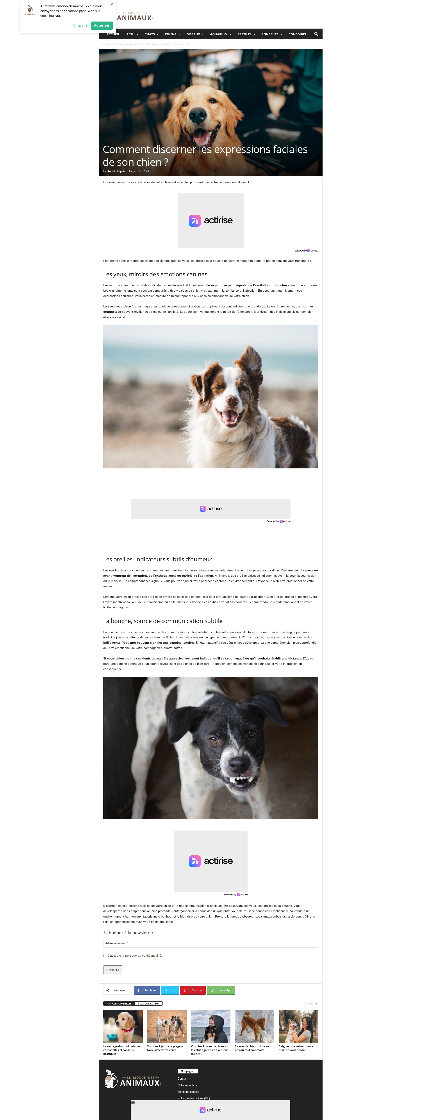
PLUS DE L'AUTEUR (148, 1003)
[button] (316, 34)
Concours (297, 34)
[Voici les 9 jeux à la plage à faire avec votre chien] (167, 1026)
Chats (150, 34)
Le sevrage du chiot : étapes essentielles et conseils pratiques (121, 1050)
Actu (130, 34)
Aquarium (219, 34)
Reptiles (245, 34)
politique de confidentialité (143, 955)
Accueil (113, 34)
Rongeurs (270, 34)
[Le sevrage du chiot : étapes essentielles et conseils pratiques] (123, 1026)
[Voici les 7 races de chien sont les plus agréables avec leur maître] (210, 1026)
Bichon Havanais (177, 637)
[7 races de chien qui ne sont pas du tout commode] (254, 1026)
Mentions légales (188, 1091)
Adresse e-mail (116, 943)
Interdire (80, 25)
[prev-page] (311, 1003)
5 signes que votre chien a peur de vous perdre (296, 1048)
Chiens (170, 34)
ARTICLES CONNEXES (119, 1003)
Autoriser (102, 25)
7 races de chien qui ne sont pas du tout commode (253, 1048)
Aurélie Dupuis (116, 171)
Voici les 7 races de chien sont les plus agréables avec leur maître (210, 1050)
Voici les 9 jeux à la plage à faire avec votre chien (165, 1048)
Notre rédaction (187, 1085)
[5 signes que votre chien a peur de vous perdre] (298, 1026)
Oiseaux (193, 34)
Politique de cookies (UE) (194, 1098)
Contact (182, 1078)
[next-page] (316, 1003)
